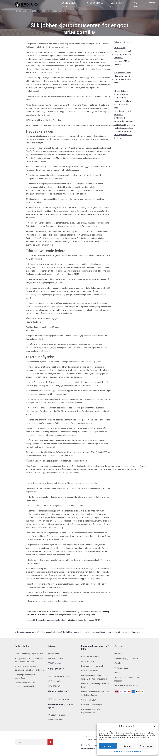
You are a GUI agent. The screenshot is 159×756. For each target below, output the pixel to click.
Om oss (136, 4)
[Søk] (50, 742)
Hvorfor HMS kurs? (116, 4)
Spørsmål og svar (121, 668)
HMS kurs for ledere (56, 681)
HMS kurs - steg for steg (58, 699)
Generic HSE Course (89, 700)
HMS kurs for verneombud (58, 676)
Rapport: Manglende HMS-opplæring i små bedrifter (123, 134)
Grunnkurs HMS (87, 661)
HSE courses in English (57, 715)
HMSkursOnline (56, 658)
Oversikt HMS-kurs (69, 4)
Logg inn (154, 2)
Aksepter (108, 746)
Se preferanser (146, 746)
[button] (154, 726)
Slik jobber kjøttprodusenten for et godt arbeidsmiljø (55, 620)
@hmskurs (54, 654)
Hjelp (116, 673)
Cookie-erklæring (117, 751)
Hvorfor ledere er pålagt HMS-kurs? (29, 654)
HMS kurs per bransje (90, 656)
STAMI (97, 620)
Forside (18, 11)
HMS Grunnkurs (54, 686)
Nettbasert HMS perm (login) (126, 685)
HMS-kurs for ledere (89, 671)
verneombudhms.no (89, 748)
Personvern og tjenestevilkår (132, 751)
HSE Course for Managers (91, 704)
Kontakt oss (119, 663)
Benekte (127, 746)
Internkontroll (94, 3)
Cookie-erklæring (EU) (93, 739)
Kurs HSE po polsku (56, 720)
